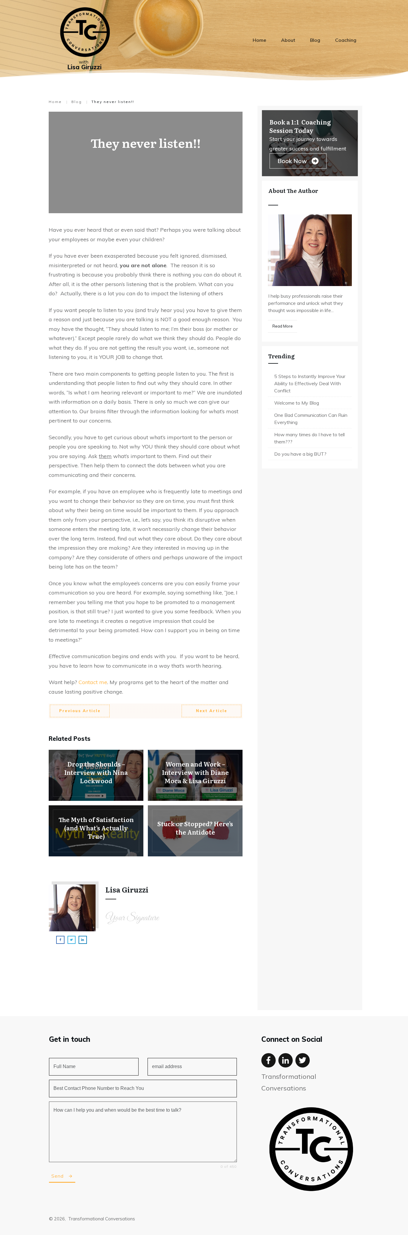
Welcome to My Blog (296, 403)
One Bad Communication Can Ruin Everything (310, 418)
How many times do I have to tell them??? (309, 438)
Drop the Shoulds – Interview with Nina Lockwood (96, 775)
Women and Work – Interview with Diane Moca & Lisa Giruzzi (195, 775)
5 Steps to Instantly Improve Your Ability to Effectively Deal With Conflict (309, 383)
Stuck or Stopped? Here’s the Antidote (195, 830)
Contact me (92, 682)
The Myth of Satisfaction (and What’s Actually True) (96, 830)
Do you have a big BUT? (300, 454)
